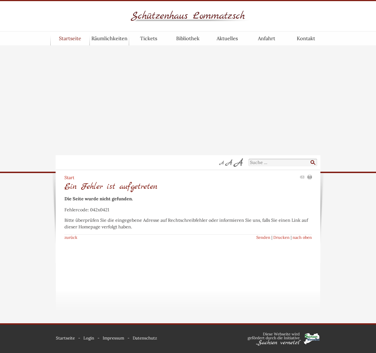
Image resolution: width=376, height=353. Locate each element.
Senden (263, 237)
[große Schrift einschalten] (228, 162)
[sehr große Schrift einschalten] (238, 162)
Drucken (281, 237)
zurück (70, 237)
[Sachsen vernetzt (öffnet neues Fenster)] (284, 344)
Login (88, 338)
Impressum (113, 338)
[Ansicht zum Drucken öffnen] (309, 177)
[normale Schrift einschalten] (221, 162)
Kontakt (306, 38)
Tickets (148, 38)
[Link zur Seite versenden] (302, 177)
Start (69, 177)
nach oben (302, 237)
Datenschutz (145, 338)
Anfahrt (266, 38)
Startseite (70, 38)
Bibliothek (188, 38)
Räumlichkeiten (109, 38)
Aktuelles (227, 38)
